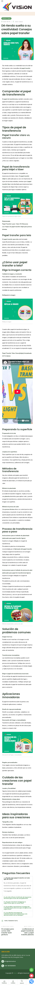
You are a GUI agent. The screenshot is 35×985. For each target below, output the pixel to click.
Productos (4, 983)
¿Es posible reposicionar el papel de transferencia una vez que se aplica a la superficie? (17, 908)
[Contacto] (13, 981)
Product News (6, 18)
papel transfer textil (11, 920)
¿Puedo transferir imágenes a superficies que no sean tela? (15, 902)
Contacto (13, 983)
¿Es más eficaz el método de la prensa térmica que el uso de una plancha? (17, 897)
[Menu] (2, 1)
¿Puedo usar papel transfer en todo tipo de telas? (17, 878)
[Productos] (4, 981)
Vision (15, 973)
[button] (17, 878)
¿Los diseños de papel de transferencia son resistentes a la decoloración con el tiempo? (15, 914)
